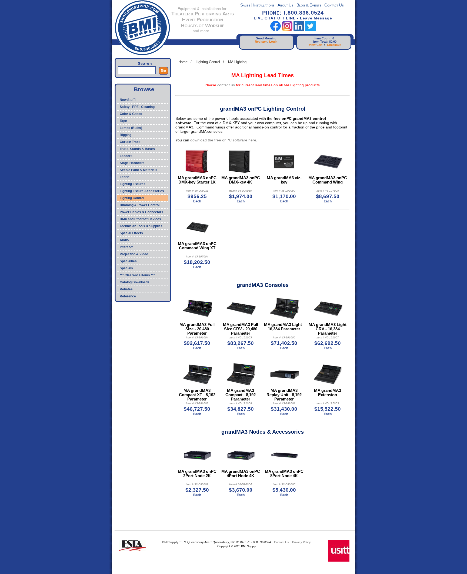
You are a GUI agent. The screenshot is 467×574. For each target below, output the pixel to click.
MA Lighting (237, 62)
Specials (126, 268)
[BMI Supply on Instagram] (287, 30)
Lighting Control (132, 198)
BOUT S (285, 5)
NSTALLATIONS (264, 5)
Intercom (127, 247)
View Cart (315, 44)
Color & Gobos (131, 114)
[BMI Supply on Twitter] (310, 30)
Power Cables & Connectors (141, 212)
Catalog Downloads (134, 282)
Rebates (126, 289)
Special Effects (131, 233)
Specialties (128, 261)
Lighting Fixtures (132, 184)
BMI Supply (170, 542)
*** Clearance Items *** (137, 275)
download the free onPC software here (223, 140)
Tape (123, 121)
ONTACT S (334, 5)
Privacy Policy (301, 542)
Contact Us (281, 542)
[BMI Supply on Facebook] (275, 30)
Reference (128, 296)
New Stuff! (128, 100)
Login (273, 41)
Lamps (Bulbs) (131, 128)
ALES (245, 5)
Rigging (125, 135)
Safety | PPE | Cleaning (137, 107)
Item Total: (320, 41)
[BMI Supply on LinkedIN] (298, 30)
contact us (226, 85)
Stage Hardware (132, 163)
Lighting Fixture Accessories (142, 191)
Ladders (126, 156)
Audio (124, 240)
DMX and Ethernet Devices (140, 219)
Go (163, 70)
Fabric (124, 177)
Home (183, 62)
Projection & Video (134, 254)
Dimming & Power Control (139, 205)
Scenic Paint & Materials (138, 170)
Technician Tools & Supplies (141, 226)
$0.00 (332, 41)
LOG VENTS (308, 5)
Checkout (334, 44)
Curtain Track (130, 142)
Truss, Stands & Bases (137, 149)
